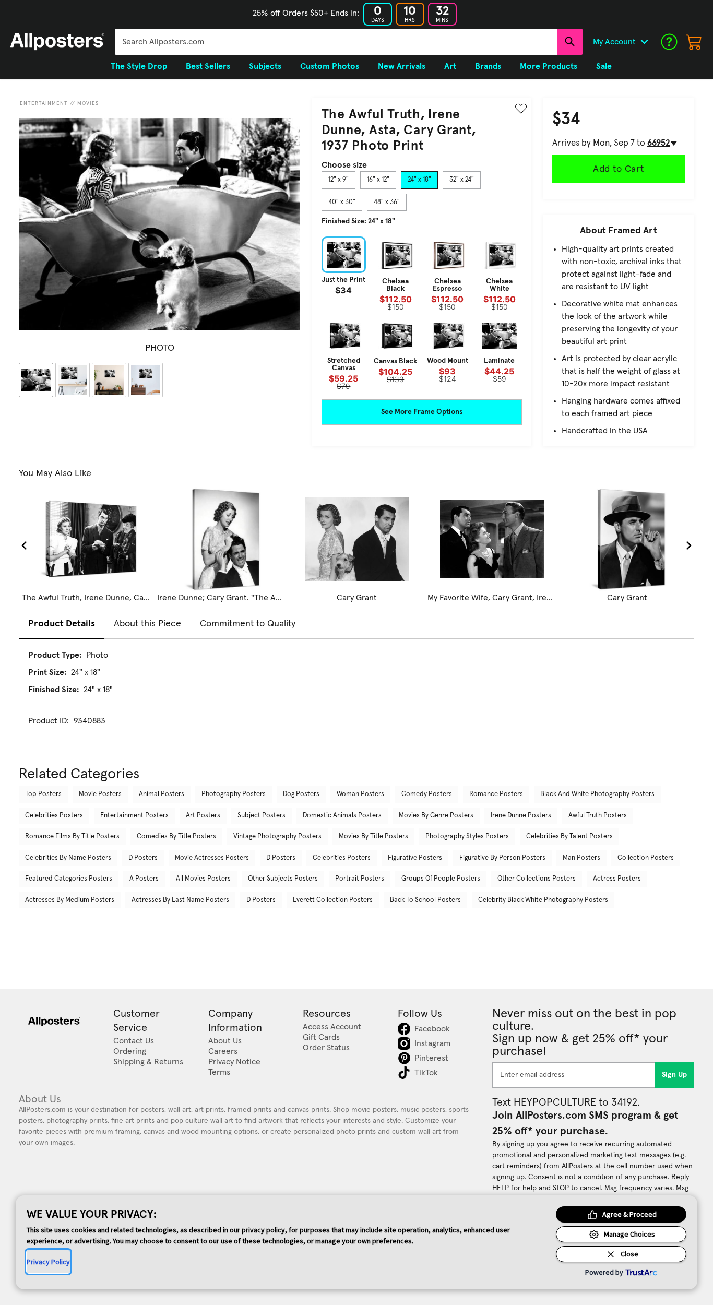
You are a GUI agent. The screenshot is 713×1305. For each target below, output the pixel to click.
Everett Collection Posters (333, 900)
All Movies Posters (203, 878)
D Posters (143, 858)
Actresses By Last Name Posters (180, 900)
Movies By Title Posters (373, 836)
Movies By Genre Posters (436, 815)
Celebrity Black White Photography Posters (543, 900)
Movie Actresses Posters (212, 858)
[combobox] (336, 42)
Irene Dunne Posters (521, 815)
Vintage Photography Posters (277, 836)
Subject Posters (261, 815)
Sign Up (674, 1074)
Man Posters (581, 858)
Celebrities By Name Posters (68, 858)
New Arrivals (401, 66)
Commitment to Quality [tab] (247, 623)
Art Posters (203, 815)
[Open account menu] (644, 42)
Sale (604, 66)
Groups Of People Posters (440, 878)
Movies (88, 103)
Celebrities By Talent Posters (569, 836)
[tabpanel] (422, 313)
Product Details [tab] (61, 623)
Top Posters (43, 794)
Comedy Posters (426, 794)
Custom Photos (329, 66)
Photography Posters (233, 794)
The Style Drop (139, 66)
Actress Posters (617, 878)
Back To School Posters (425, 900)
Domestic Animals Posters (342, 815)
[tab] (338, 180)
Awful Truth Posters (597, 815)
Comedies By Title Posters (176, 836)
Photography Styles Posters (467, 836)
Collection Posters (645, 858)
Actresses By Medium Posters (69, 900)
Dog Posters (301, 794)
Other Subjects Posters (283, 878)
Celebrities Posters (54, 815)
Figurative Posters (415, 858)
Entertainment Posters (134, 815)
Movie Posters (100, 794)
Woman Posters (360, 794)
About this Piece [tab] (147, 623)
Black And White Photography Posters (597, 794)
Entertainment (44, 103)
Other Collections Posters (536, 878)
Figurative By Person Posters (502, 858)
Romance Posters (496, 794)
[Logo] (57, 41)
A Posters (144, 878)
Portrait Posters (359, 878)
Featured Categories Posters (68, 878)
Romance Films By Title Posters (72, 836)
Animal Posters (161, 794)
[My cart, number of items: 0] (694, 41)
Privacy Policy (48, 1261)
